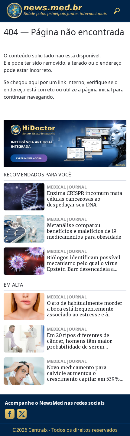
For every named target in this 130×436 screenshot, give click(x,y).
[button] (116, 10)
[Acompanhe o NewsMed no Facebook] (10, 414)
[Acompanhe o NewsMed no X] (22, 414)
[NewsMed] (56, 10)
